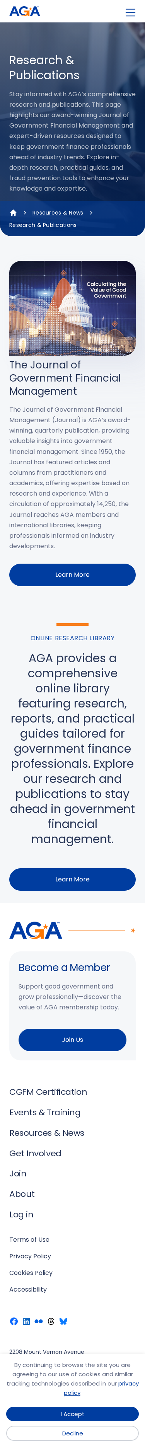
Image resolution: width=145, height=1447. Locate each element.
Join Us (72, 1039)
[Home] (13, 212)
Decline (72, 1433)
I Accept (73, 1414)
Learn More (72, 574)
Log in (21, 1214)
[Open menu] (130, 12)
